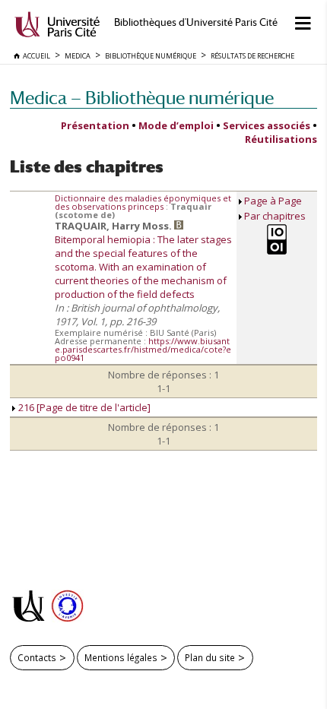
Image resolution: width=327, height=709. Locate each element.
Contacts (36, 657)
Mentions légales (120, 657)
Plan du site (210, 657)
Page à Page (273, 200)
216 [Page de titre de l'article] (83, 407)
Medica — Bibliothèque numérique (142, 97)
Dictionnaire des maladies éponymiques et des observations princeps (143, 202)
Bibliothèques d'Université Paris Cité (196, 22)
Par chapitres (275, 216)
